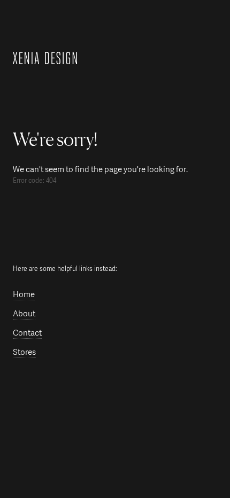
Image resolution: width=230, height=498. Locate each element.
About (24, 314)
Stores (24, 352)
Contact (27, 333)
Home (24, 295)
